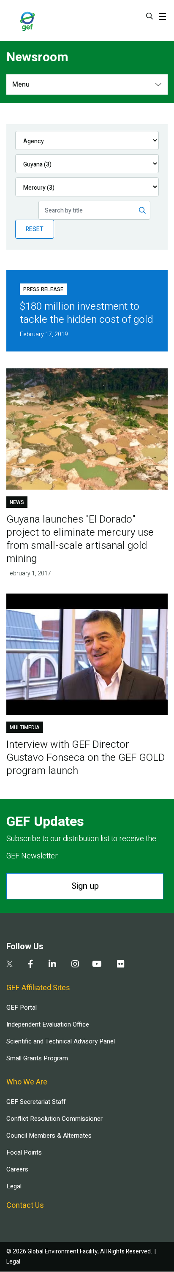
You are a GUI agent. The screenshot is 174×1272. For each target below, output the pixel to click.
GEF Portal (21, 1007)
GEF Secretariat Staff (35, 1101)
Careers (17, 1169)
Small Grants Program (37, 1058)
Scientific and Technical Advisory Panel (60, 1041)
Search (149, 16)
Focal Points (24, 1152)
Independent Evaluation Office (47, 1024)
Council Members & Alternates (49, 1135)
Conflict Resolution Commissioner (54, 1118)
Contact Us (25, 1205)
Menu (21, 84)
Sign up (85, 886)
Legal (14, 1186)
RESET (35, 229)
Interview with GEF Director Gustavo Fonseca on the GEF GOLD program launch (85, 757)
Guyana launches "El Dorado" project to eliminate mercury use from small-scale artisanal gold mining (80, 539)
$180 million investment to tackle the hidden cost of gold (86, 313)
